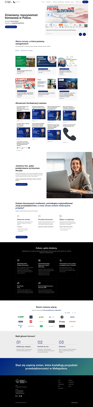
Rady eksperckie (61, 1)
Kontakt (70, 386)
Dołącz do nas (78, 1)
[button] (43, 2)
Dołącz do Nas (71, 384)
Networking (67, 1)
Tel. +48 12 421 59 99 (19, 392)
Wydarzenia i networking (43, 69)
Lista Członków (60, 388)
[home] (8, 2)
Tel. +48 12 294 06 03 (19, 390)
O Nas (59, 380)
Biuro (59, 386)
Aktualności (55, 1)
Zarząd (59, 382)
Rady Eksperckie (71, 382)
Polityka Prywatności (74, 402)
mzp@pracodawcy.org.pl (20, 393)
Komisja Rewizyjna (61, 384)
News (19, 69)
